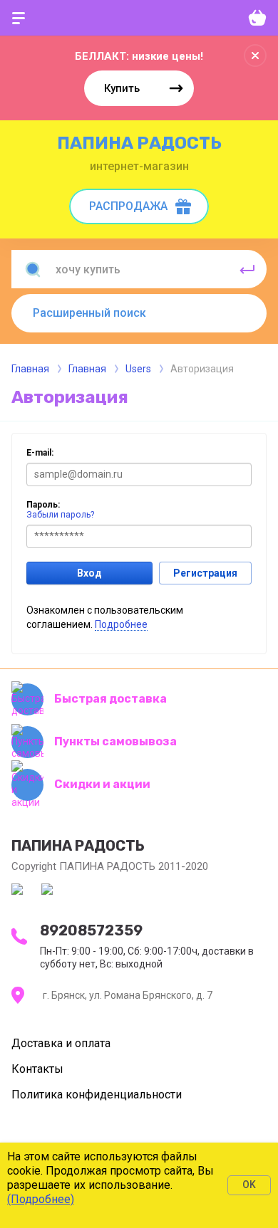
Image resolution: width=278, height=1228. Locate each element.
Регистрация (205, 573)
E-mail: (39, 453)
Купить (122, 88)
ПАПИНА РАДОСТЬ (139, 143)
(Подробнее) (40, 1199)
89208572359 (91, 930)
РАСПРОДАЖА (128, 206)
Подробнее (121, 624)
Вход (89, 573)
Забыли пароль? (60, 515)
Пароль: (43, 505)
